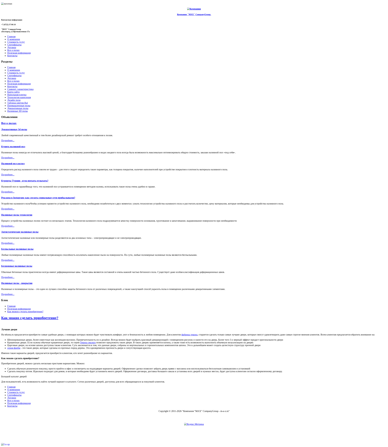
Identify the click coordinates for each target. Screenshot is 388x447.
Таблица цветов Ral (17, 103)
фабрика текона (189, 334)
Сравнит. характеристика (20, 89)
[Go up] (5, 444)
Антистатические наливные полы (19, 232)
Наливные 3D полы (17, 111)
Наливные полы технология (16, 215)
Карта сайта (13, 92)
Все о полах (13, 81)
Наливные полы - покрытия (16, 283)
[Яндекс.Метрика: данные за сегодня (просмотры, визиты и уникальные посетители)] (194, 424)
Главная (11, 67)
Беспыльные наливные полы (17, 249)
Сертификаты (14, 75)
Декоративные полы (17, 108)
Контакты (12, 86)
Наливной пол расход (13, 163)
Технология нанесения (19, 97)
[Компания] (194, 9)
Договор (11, 78)
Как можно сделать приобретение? (29, 318)
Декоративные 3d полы (14, 129)
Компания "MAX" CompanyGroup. (194, 14)
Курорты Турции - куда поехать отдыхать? (24, 180)
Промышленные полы (18, 105)
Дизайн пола (13, 100)
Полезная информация (19, 83)
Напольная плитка (16, 94)
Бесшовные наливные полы (16, 266)
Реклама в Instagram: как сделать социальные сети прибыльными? (38, 197)
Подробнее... (7, 140)
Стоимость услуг (16, 72)
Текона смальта (88, 342)
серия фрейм (13, 348)
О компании (13, 70)
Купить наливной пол (13, 146)
